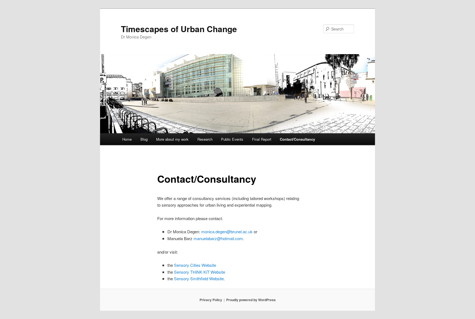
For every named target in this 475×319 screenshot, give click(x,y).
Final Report (261, 139)
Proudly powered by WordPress (251, 299)
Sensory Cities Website (194, 265)
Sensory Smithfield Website (198, 278)
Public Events (232, 139)
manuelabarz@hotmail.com (218, 238)
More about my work (172, 139)
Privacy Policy (211, 299)
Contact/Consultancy (297, 139)
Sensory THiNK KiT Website (199, 272)
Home (127, 139)
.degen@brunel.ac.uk (227, 231)
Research (204, 139)
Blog (144, 139)
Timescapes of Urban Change (179, 29)
